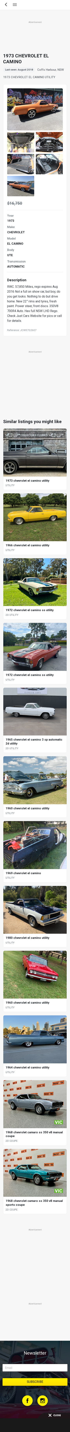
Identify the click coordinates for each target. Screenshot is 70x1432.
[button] (20, 142)
